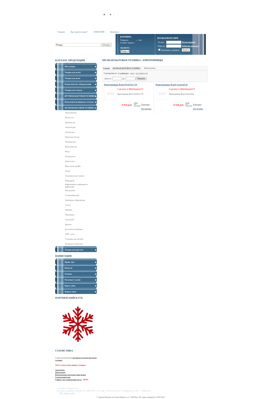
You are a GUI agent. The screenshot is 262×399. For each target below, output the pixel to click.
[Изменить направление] (119, 73)
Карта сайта (69, 393)
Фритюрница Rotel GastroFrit (171, 84)
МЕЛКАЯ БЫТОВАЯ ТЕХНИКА (127, 68)
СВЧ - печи (69, 234)
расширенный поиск (64, 48)
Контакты (114, 32)
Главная (61, 32)
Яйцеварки (69, 181)
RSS (61, 393)
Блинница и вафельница (75, 200)
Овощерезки (70, 142)
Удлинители (70, 122)
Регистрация (188, 42)
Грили (67, 171)
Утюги (68, 205)
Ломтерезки (70, 156)
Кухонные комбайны (74, 229)
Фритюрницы (71, 113)
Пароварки (69, 215)
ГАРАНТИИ (99, 32)
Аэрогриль (69, 219)
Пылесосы (69, 117)
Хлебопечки (70, 127)
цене (132, 73)
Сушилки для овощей (74, 239)
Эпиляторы (70, 132)
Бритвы (68, 224)
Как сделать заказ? (79, 32)
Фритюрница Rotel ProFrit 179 (120, 84)
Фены (67, 151)
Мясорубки (70, 190)
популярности (142, 73)
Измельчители (71, 147)
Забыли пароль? (190, 46)
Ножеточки (70, 161)
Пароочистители (72, 137)
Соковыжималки (72, 195)
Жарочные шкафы (73, 166)
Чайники (68, 210)
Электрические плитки (74, 176)
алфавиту (124, 73)
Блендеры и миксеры (74, 244)
